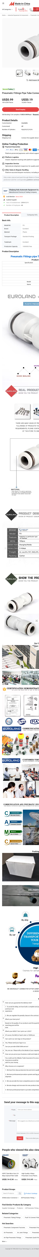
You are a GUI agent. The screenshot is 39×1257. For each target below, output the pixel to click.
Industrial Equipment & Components (18, 15)
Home (4, 15)
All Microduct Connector (10, 1198)
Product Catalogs (31, 1193)
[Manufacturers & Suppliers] (19, 4)
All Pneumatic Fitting (27, 1198)
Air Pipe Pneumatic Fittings (12, 1238)
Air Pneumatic (8, 1232)
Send (20, 1138)
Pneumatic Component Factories (14, 1227)
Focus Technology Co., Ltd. (26, 1249)
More (4, 1241)
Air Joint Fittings (22, 1232)
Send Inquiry (20, 109)
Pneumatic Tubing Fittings (12, 1217)
